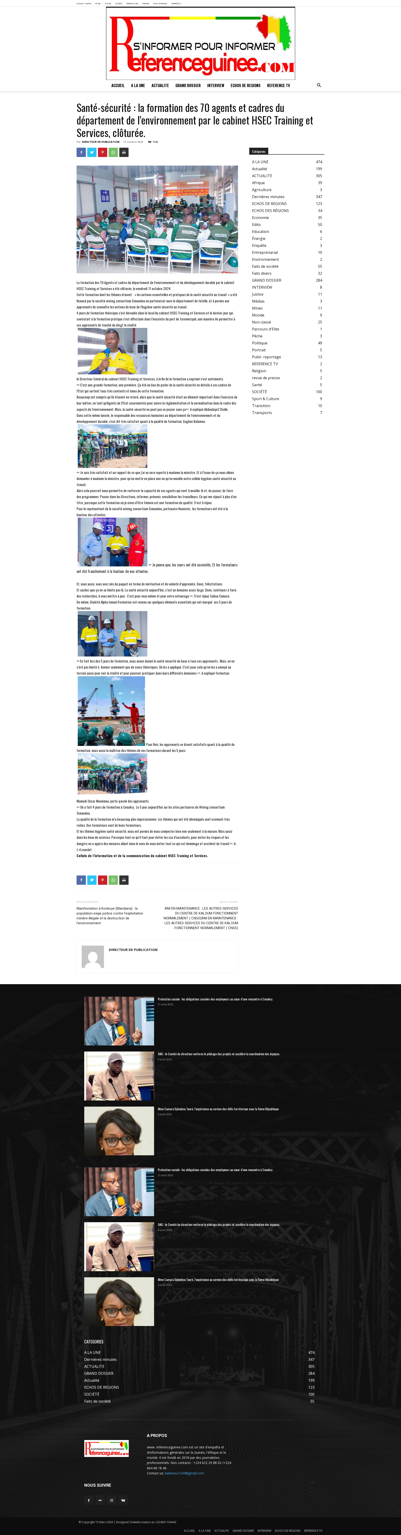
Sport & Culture (265, 398)
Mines (257, 308)
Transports (262, 412)
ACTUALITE (118, 4)
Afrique (258, 182)
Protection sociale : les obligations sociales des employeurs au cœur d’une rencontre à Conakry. (215, 998)
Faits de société (265, 266)
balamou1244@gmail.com (184, 1473)
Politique (259, 343)
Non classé (261, 322)
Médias (258, 301)
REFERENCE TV (176, 4)
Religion (259, 370)
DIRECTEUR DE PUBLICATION (101, 142)
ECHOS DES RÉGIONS (270, 210)
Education (260, 231)
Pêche (257, 336)
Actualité (259, 168)
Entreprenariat (265, 252)
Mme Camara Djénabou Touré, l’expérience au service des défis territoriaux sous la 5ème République (218, 1108)
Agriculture (262, 189)
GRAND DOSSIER (132, 4)
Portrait (259, 350)
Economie (260, 217)
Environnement (265, 259)
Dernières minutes (268, 196)
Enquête (259, 245)
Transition (261, 405)
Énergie (258, 238)
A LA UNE (108, 4)
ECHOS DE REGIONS (160, 4)
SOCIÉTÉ (259, 391)
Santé (257, 384)
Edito (256, 224)
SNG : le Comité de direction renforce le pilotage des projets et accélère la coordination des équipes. (219, 1053)
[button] (318, 85)
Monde (258, 315)
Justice (257, 294)
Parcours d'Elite (265, 329)
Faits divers (262, 273)
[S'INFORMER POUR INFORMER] (200, 43)
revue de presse (266, 377)
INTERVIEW (145, 4)
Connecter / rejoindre (84, 4)
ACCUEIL (97, 4)
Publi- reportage (266, 356)
